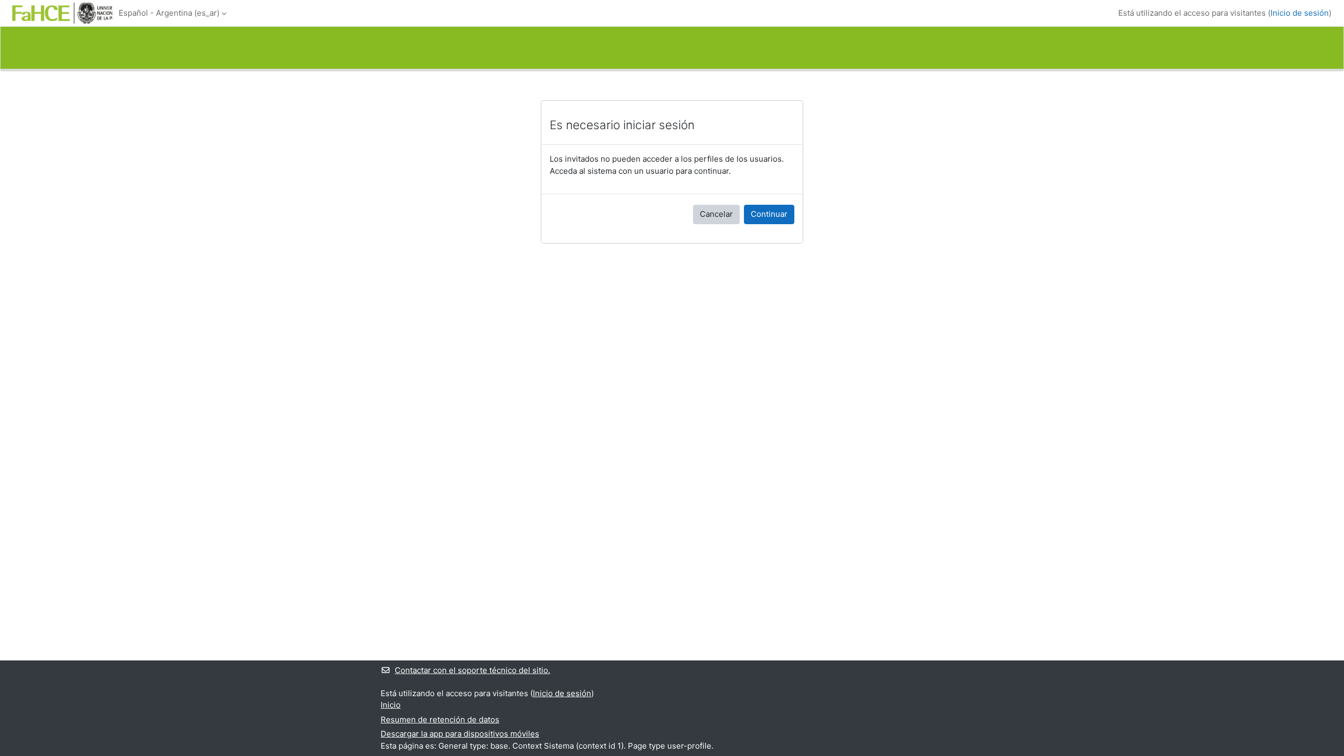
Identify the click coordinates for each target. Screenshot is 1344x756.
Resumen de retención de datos (440, 719)
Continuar (769, 214)
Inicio (391, 705)
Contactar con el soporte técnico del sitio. (472, 670)
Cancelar (716, 214)
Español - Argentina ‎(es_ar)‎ (169, 13)
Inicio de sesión (1299, 13)
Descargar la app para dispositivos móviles (460, 734)
